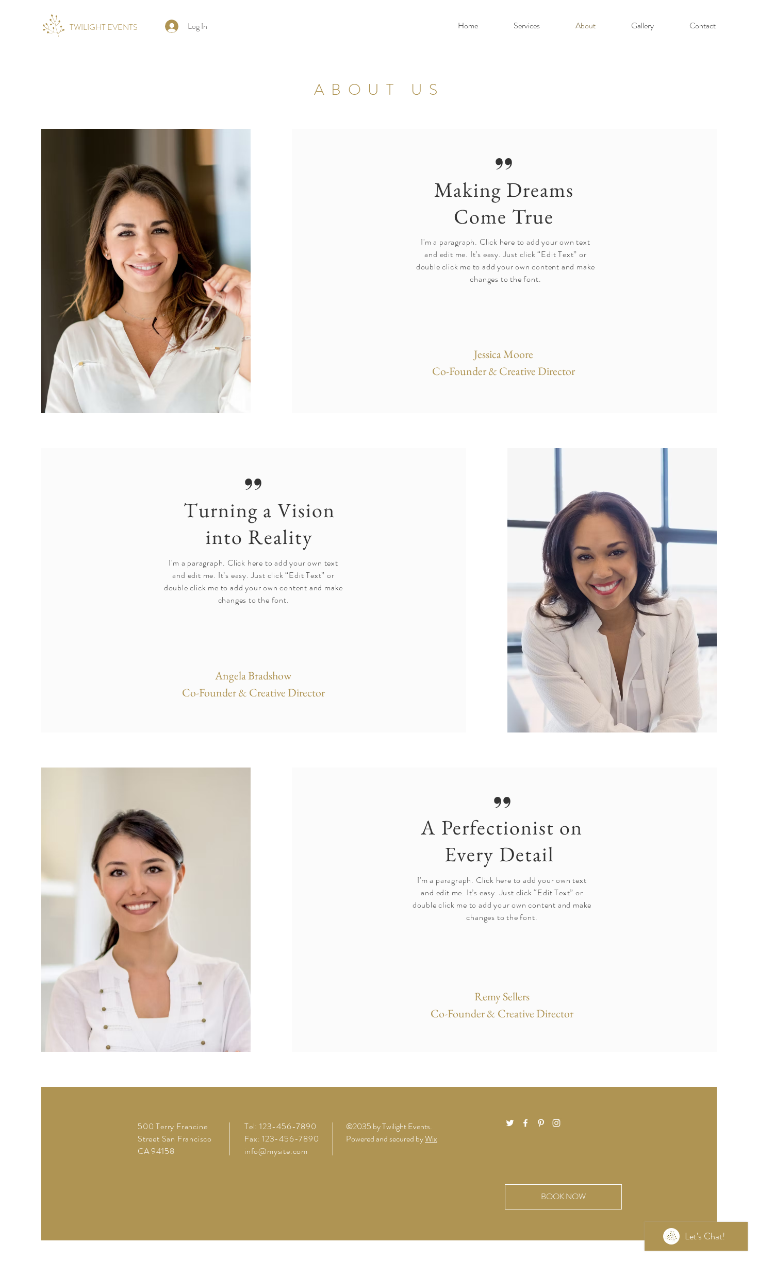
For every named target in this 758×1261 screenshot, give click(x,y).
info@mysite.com (276, 1151)
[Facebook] (525, 1123)
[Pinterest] (541, 1123)
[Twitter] (510, 1123)
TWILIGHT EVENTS (104, 27)
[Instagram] (556, 1123)
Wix (431, 1139)
